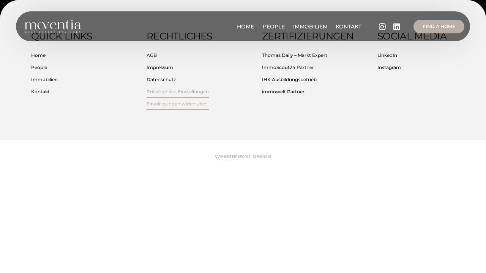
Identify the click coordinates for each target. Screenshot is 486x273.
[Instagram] (382, 26)
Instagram (389, 67)
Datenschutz (161, 79)
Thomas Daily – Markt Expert (294, 55)
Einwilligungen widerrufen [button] (177, 104)
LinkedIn (387, 55)
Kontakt (40, 91)
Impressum (160, 67)
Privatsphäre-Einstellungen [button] (178, 91)
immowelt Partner (283, 91)
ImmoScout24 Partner (288, 67)
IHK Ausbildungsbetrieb (289, 79)
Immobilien (44, 79)
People (39, 67)
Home (38, 55)
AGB (152, 55)
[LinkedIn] (397, 26)
